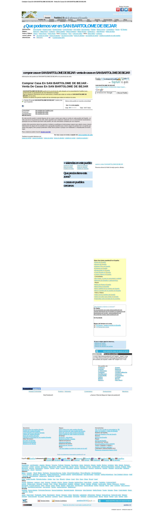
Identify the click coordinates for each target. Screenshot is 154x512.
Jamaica (29, 474)
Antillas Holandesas (53, 474)
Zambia (122, 484)
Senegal (47, 482)
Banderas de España (29, 442)
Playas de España (100, 262)
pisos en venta (48, 138)
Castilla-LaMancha (121, 372)
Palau (116, 490)
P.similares (64, 33)
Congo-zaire (102, 484)
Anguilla (57, 476)
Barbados (43, 474)
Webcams (40, 37)
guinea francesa (62, 487)
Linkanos (99, 33)
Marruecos (115, 484)
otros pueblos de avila (85, 135)
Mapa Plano (44, 31)
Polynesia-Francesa (44, 490)
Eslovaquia (52, 466)
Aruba (64, 473)
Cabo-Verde (87, 482)
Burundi (101, 485)
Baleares (118, 369)
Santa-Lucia (43, 476)
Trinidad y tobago (65, 474)
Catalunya (118, 374)
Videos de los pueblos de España (105, 294)
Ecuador (48, 460)
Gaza (81, 479)
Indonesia (48, 496)
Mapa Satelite (60, 31)
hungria (88, 466)
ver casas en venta (42, 35)
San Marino (74, 465)
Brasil (35, 473)
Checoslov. (25, 466)
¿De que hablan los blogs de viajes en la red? (73, 448)
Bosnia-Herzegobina (107, 466)
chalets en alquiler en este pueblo (109, 35)
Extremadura (119, 375)
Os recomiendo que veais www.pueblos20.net (108, 310)
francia (71, 466)
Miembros (125, 391)
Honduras (57, 460)
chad (42, 482)
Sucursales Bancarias (124, 21)
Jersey (32, 470)
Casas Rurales (67, 29)
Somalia (53, 482)
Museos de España (100, 264)
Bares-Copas (101, 29)
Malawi (63, 485)
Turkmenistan (68, 496)
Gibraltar (111, 468)
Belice (40, 473)
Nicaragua (67, 460)
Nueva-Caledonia (57, 490)
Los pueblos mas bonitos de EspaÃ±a (37, 21)
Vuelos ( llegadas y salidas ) (103, 447)
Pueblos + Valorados (64, 391)
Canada (29, 473)
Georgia (31, 468)
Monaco (48, 465)
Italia (116, 465)
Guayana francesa (55, 473)
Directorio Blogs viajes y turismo (105, 444)
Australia (24, 490)
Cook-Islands (123, 490)
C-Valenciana (102, 371)
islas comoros (125, 485)
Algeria (59, 482)
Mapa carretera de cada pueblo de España (72, 431)
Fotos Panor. (43, 33)
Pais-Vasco (118, 380)
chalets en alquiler (82, 138)
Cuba (95, 458)
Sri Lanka (41, 496)
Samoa (121, 496)
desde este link (46, 132)
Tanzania (39, 484)
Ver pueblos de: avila (41, 112)
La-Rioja (117, 377)
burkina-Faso (79, 482)
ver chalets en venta (92, 35)
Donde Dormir (57, 29)
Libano (68, 479)
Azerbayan (98, 468)
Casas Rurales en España (103, 272)
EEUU (24, 473)
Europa (70, 19)
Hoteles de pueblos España (31, 431)
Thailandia (38, 495)
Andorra (123, 466)
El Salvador (116, 460)
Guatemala (96, 460)
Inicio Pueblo (37, 29)
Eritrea (96, 485)
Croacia (37, 466)
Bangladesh (51, 495)
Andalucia (101, 367)
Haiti (130, 474)
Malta (129, 466)
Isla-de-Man (118, 468)
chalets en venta (70, 138)
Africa (125, 19)
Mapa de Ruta (110, 31)
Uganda (45, 484)
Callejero (68, 21)
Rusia (57, 468)
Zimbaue (77, 484)
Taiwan (58, 495)
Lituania (41, 465)
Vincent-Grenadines (73, 473)
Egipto (58, 485)
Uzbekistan (83, 495)
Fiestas (93, 29)
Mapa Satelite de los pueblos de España (107, 288)
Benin (107, 485)
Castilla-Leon (102, 374)
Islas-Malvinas (33, 476)
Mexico (49, 458)
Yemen (55, 484)
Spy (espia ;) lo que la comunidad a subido (108, 278)
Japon (24, 495)
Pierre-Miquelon (85, 473)
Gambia (88, 484)
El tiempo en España (101, 268)
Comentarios (88, 391)
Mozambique (63, 484)
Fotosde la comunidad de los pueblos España (37, 437)
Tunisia (53, 487)
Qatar (23, 479)
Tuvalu (104, 490)
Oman (86, 479)
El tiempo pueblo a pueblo (67, 439)
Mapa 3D (36, 31)
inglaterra (111, 465)
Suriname (46, 473)
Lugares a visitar (81, 21)
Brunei (91, 479)
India (125, 496)
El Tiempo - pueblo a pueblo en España (108, 325)
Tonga (31, 492)
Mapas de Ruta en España (103, 284)
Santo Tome (70, 485)
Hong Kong (30, 495)
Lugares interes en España (103, 274)
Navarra (100, 380)
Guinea (65, 482)
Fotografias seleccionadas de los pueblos (107, 299)
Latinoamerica (61, 19)
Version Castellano (61, 501)
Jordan (50, 479)
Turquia (52, 468)
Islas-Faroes (25, 470)
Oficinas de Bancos (65, 442)
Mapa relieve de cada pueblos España (71, 429)
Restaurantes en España (102, 270)
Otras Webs (91, 33)
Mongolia (76, 495)
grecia (77, 466)
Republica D (104, 458)
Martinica (25, 476)
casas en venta (26, 138)
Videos (35, 33)
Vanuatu (110, 490)
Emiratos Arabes (41, 479)
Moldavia (126, 468)
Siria (77, 479)
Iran (54, 479)
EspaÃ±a (32, 458)
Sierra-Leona (31, 484)
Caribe (117, 19)
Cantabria (101, 372)
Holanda (82, 466)
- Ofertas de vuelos (100, 343)
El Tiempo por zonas (102, 327)
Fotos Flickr (51, 33)
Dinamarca (44, 466)
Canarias (118, 371)
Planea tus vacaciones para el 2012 (106, 450)
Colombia (64, 458)
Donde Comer (47, 29)
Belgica (104, 465)
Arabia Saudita (30, 479)
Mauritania (25, 485)
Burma (101, 496)
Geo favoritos (86, 29)
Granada (97, 474)
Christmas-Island (92, 496)
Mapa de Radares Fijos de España (105, 434)
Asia (88, 19)
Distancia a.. (91, 31)
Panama (106, 460)
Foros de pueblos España (31, 436)
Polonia (46, 468)
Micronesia (78, 490)
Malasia (124, 495)
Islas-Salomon (87, 490)
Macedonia (69, 468)
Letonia (62, 468)
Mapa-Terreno (82, 31)
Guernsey (39, 470)
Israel (73, 479)
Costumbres (110, 29)
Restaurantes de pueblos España (33, 429)
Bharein (62, 479)
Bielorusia (25, 468)
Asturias (101, 369)
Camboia (55, 496)
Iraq (57, 479)
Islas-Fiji (25, 492)
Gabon (83, 484)
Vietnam (24, 496)
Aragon (117, 367)
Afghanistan (91, 495)
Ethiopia (94, 484)
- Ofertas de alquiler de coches (103, 346)
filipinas (98, 495)
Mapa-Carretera (71, 31)
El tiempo (57, 21)
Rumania (67, 465)
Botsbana (30, 482)
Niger (42, 485)
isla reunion (46, 487)
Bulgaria (126, 465)
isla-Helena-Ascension (35, 487)
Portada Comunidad (35, 391)
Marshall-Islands (69, 490)
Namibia (70, 484)
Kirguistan (76, 496)
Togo (50, 484)
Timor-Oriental (32, 496)
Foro (70, 33)
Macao (106, 496)
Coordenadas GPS (58, 37)
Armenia (91, 468)
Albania (93, 465)
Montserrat (51, 476)
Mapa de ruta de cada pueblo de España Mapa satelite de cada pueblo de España (71, 433)
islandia (104, 468)
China (70, 495)
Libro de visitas (77, 33)
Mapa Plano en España (102, 286)
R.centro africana (34, 485)
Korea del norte (116, 495)
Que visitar (77, 29)
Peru (71, 458)
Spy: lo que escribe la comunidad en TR (107, 429)
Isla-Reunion (79, 485)
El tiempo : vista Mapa (65, 437)
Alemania (87, 465)
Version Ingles (45, 501)
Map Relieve (101, 31)
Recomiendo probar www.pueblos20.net (106, 314)
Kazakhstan (25, 465)
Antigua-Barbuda (77, 474)
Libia (111, 485)
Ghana (109, 484)
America (79, 19)
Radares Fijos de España (102, 266)
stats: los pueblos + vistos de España (106, 431)
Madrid (100, 378)
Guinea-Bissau (88, 485)
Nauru (130, 490)
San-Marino (83, 468)
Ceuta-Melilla (102, 375)
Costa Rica (120, 458)
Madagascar (72, 487)
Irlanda (121, 465)
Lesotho (95, 482)
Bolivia (112, 458)
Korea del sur (106, 495)
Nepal (61, 496)
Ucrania (117, 466)
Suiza (81, 465)
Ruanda (71, 482)
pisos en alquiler (79, 35)
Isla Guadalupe (96, 473)
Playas (100, 21)
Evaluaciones (107, 391)
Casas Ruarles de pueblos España (33, 432)
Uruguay (86, 460)
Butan (44, 495)
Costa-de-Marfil (111, 482)
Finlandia (65, 466)
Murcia (117, 378)
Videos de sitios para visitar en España (106, 296)
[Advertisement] (77, 54)
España (51, 19)
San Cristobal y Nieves (121, 474)
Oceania (97, 19)
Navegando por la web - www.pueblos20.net (107, 313)
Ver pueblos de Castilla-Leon (44, 110)
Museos (94, 21)
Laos (116, 496)
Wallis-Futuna (97, 490)
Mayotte (24, 487)
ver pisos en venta (67, 35)
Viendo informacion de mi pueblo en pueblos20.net (109, 311)
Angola (24, 482)
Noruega (54, 465)
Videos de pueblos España (31, 434)
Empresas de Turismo (65, 445)
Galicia (100, 377)
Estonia (59, 466)
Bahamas (36, 474)
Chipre (32, 466)
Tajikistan (83, 496)
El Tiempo (124, 29)
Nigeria (48, 485)
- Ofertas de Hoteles (100, 345)
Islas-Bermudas (88, 474)
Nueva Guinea (32, 490)
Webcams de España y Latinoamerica (106, 280)
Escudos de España (29, 440)
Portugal (60, 465)
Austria (99, 465)
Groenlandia (39, 468)
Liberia (24, 484)
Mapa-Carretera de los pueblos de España (108, 290)
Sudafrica (102, 482)
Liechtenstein (34, 465)
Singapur (64, 495)
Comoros (117, 485)
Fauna (117, 29)
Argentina (88, 458)
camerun (37, 482)
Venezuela (79, 458)
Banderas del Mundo (29, 444)
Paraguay (77, 460)
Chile (56, 458)
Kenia (53, 485)
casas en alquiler (54, 35)
